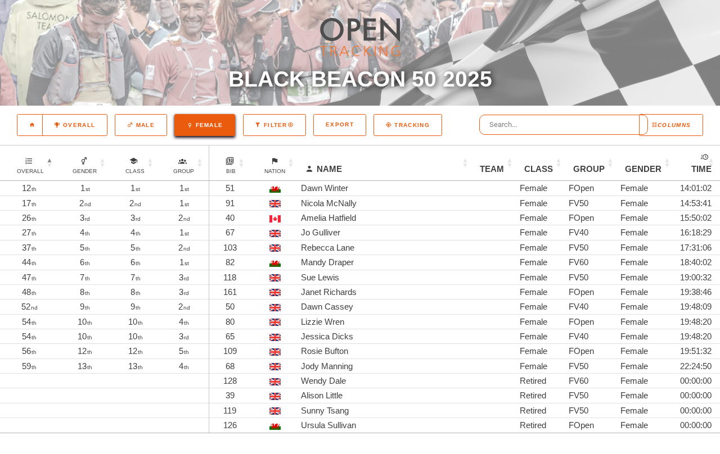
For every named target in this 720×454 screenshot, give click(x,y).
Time (701, 169)
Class (538, 169)
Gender (643, 169)
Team (492, 169)
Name (329, 169)
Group (589, 169)
